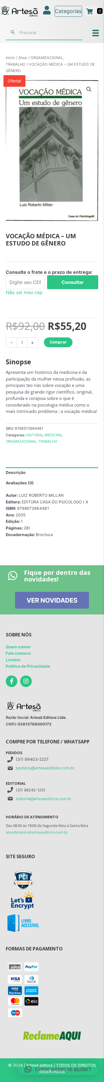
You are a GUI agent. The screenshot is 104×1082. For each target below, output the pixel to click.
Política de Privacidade (28, 666)
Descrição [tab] (15, 472)
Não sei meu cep (24, 292)
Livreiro (13, 660)
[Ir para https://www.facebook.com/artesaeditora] (11, 681)
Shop (22, 58)
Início (10, 58)
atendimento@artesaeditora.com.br (37, 832)
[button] (89, 89)
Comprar (58, 342)
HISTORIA (34, 435)
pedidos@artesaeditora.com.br (45, 767)
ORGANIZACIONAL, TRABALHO (31, 441)
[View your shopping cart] (90, 11)
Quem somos (18, 647)
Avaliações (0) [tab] (20, 483)
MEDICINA (53, 435)
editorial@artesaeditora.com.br (43, 798)
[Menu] (95, 32)
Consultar (73, 282)
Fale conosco (18, 653)
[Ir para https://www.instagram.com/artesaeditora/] (26, 681)
